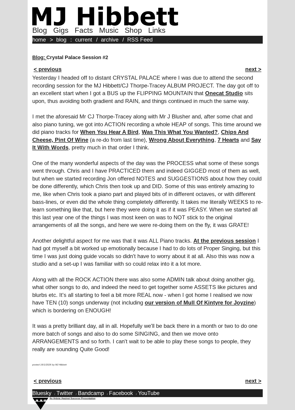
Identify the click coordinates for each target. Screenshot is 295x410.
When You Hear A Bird (109, 132)
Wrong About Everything (181, 140)
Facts (84, 30)
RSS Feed (140, 39)
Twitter (64, 393)
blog (61, 39)
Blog (39, 30)
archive (109, 39)
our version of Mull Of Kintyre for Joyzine (199, 302)
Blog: (39, 57)
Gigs (60, 30)
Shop (133, 30)
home (39, 39)
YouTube (148, 393)
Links (156, 30)
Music (108, 30)
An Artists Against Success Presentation (72, 398)
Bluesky (41, 393)
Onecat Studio (224, 93)
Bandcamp (91, 393)
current (83, 39)
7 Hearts (228, 140)
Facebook (121, 393)
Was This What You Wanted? (180, 132)
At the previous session (224, 241)
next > (253, 69)
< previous (48, 69)
